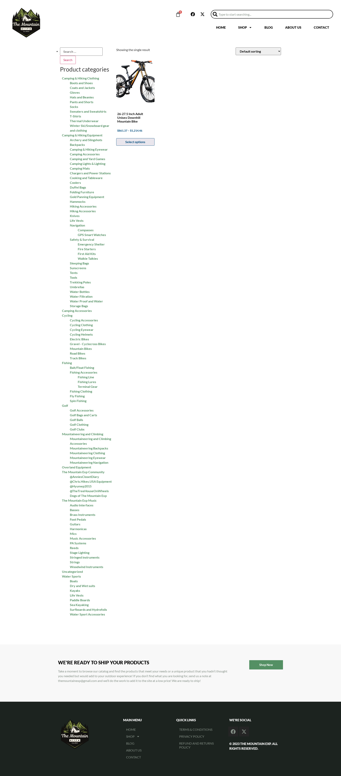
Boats (74, 581)
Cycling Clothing (81, 325)
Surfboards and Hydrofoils (88, 609)
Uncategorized (72, 571)
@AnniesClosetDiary (84, 477)
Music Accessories (83, 538)
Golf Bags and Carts (83, 415)
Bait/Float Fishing (82, 367)
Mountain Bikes (81, 348)
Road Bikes (77, 353)
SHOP (242, 27)
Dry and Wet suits (82, 586)
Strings (75, 562)
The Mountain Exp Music (79, 500)
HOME (221, 27)
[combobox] (272, 14)
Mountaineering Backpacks (89, 448)
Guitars (75, 524)
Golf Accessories (82, 410)
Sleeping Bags (79, 263)
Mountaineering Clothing (87, 453)
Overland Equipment (76, 467)
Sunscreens (78, 268)
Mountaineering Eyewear (88, 458)
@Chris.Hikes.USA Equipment (91, 481)
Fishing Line (86, 377)
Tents (74, 273)
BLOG (268, 27)
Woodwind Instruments (86, 567)
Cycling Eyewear (82, 329)
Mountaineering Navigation (89, 462)
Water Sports (71, 576)
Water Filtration (81, 296)
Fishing (67, 363)
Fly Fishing (77, 396)
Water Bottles (80, 292)
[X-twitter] (202, 14)
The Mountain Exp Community (83, 472)
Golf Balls (76, 420)
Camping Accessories (77, 310)
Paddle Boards (80, 600)
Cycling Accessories (84, 320)
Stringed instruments (84, 557)
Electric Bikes (79, 339)
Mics (73, 533)
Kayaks (75, 590)
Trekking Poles (80, 282)
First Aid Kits (87, 254)
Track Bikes (78, 358)
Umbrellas (77, 287)
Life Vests (76, 595)
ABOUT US (293, 27)
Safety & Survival (82, 239)
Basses (74, 510)
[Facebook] (192, 14)
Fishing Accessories (83, 372)
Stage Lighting (79, 552)
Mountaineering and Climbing (82, 434)
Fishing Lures (87, 382)
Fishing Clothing (81, 391)
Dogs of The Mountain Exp (88, 496)
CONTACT (321, 27)
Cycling (67, 315)
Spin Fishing (78, 401)
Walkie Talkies (88, 258)
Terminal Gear (88, 386)
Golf (65, 405)
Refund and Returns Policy (196, 745)
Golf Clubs (77, 429)
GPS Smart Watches (92, 235)
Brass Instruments (82, 514)
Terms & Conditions (195, 729)
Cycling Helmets (81, 334)
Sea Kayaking (79, 605)
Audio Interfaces (81, 505)
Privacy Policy (191, 736)
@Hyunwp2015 (81, 486)
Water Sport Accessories (87, 614)
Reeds (74, 548)
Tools (73, 277)
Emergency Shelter (91, 244)
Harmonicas (78, 529)
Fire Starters (87, 249)
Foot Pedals (78, 519)
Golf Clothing (79, 424)
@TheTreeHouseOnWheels (89, 491)
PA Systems (78, 543)
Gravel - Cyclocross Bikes (88, 344)
